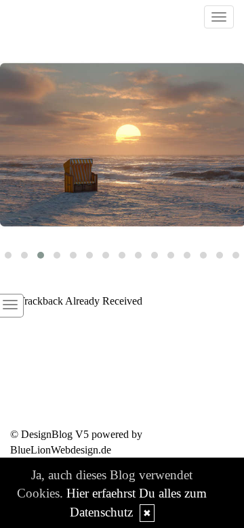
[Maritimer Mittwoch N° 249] (122, 145)
